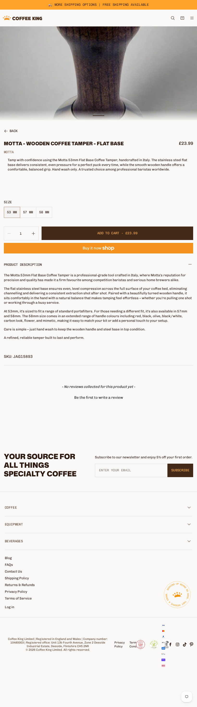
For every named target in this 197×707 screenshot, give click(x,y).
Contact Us (13, 571)
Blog (8, 558)
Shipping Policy (17, 578)
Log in (9, 607)
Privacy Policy (16, 592)
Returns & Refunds (20, 585)
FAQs (9, 565)
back (14, 131)
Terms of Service (18, 598)
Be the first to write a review (98, 397)
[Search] (173, 18)
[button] (98, 397)
